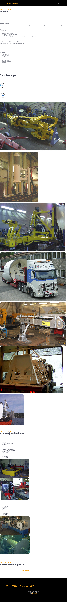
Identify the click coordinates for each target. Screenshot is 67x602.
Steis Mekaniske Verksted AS (40, 3)
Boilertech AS (26, 570)
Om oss (48, 3)
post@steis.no (34, 593)
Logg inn (59, 3)
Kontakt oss (54, 3)
